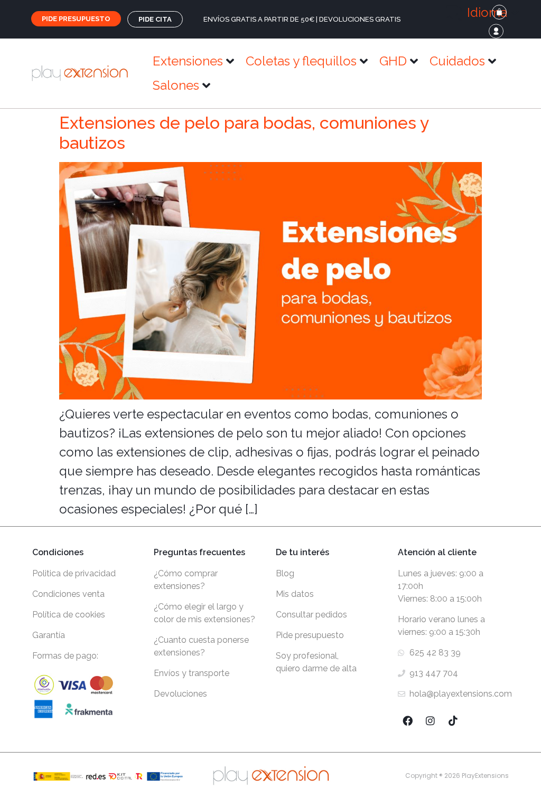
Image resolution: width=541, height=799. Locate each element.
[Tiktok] (453, 721)
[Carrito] (499, 12)
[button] (483, 13)
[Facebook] (408, 721)
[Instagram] (431, 721)
